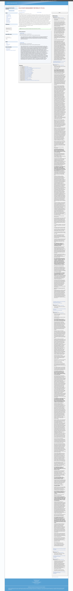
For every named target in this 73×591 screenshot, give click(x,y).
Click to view (24, 10)
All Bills (7, 17)
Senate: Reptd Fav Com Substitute (28, 68)
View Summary (62, 17)
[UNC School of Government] (25, 0)
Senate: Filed (26, 66)
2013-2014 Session (39, 12)
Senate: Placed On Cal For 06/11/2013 (29, 70)
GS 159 (60, 62)
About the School (42, 0)
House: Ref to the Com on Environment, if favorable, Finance (32, 80)
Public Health (58, 302)
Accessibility (37, 583)
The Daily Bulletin (8, 14)
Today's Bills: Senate (8, 16)
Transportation (55, 61)
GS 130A (56, 62)
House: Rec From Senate (28, 78)
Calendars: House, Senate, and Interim (11, 50)
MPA (52, 0)
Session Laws (8, 19)
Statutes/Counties (8, 21)
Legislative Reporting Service (12, 3)
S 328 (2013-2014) (56, 64)
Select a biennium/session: (9, 27)
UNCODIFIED (54, 557)
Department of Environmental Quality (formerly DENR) (59, 308)
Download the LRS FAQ (11, 10)
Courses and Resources (47, 0)
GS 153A (58, 62)
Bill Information (8, 49)
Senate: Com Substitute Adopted (28, 69)
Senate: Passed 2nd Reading (28, 74)
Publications (55, 0)
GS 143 (56, 310)
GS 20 (54, 62)
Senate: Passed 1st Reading (28, 67)
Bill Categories (8, 20)
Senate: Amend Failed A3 (28, 76)
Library (51, 0)
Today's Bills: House (8, 15)
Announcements (8, 22)
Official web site (8, 48)
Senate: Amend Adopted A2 (28, 75)
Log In (35, 583)
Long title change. (22, 42)
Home (6, 6)
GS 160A (63, 62)
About (7, 43)
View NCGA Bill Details (22, 12)
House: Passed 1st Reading (28, 79)
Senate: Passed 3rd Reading (28, 77)
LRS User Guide (8, 44)
